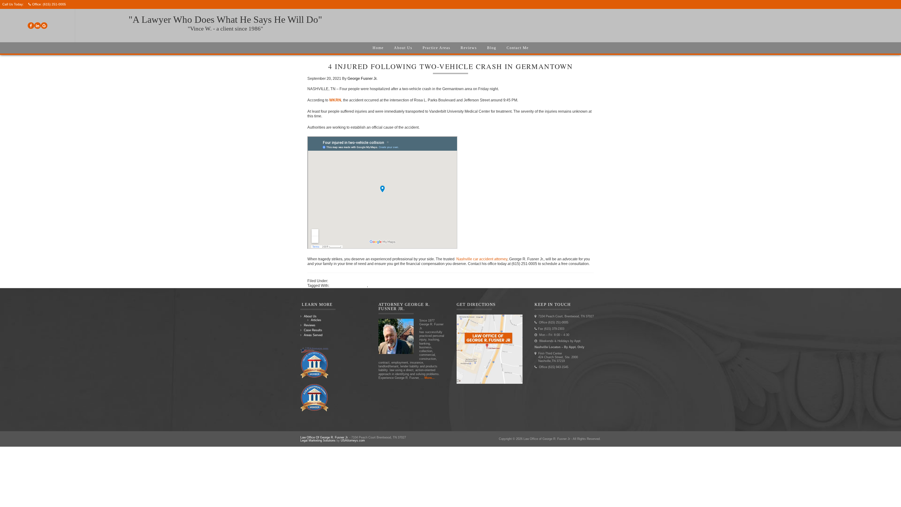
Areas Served (313, 335)
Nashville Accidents (345, 281)
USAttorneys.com (353, 440)
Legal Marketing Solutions (318, 440)
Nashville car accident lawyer (393, 286)
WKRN (335, 100)
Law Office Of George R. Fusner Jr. (324, 437)
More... (429, 378)
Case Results (313, 330)
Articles (316, 320)
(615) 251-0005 (54, 4)
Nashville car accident (348, 286)
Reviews (309, 325)
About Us (310, 316)
